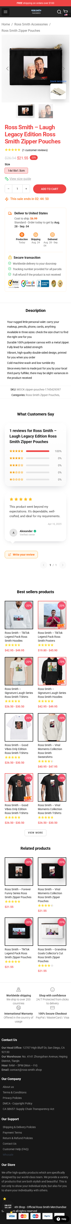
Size (7, 164)
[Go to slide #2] (45, 111)
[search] (59, 11)
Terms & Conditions (14, 1092)
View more (35, 832)
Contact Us (9, 1143)
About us (8, 1086)
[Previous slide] (8, 68)
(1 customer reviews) (35, 150)
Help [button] (64, 1219)
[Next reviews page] (62, 565)
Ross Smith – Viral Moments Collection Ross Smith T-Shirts (50, 809)
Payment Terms (12, 1132)
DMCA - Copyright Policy (17, 1103)
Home (6, 24)
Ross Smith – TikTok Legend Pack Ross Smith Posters (50, 636)
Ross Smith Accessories (31, 24)
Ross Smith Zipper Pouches (21, 31)
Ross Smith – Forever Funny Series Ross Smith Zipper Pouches (18, 893)
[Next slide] (63, 68)
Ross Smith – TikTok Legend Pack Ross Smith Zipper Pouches (18, 953)
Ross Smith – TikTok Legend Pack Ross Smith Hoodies (17, 636)
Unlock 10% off (8, 1206)
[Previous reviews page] (43, 565)
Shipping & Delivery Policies (19, 1127)
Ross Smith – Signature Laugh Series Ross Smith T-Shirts (19, 692)
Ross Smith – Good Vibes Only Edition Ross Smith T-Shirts (16, 749)
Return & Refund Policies (18, 1138)
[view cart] (65, 11)
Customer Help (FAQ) (16, 1149)
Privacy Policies (12, 1097)
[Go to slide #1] (25, 111)
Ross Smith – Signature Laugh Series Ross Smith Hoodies (52, 692)
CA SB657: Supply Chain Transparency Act (28, 1109)
